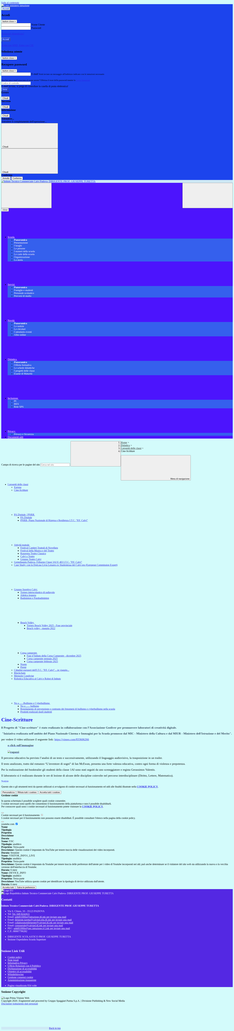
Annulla (6, 178)
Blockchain (19, 673)
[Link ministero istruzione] (15, 5)
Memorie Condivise (24, 675)
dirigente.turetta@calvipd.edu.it (43, 919)
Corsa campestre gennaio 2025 (42, 658)
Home (124, 442)
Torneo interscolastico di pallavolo (37, 592)
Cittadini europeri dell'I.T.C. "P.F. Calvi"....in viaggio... (41, 670)
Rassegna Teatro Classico (33, 553)
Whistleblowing (16, 974)
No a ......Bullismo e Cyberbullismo (32, 703)
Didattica (125, 445)
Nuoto (23, 664)
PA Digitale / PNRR (24, 514)
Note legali (13, 960)
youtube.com (8, 824)
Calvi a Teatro (27, 556)
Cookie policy (15, 957)
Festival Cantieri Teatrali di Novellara (39, 547)
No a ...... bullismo (29, 706)
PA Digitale (26, 517)
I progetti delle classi (131, 448)
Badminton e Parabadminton (34, 598)
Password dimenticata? (12, 33)
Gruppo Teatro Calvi (30, 559)
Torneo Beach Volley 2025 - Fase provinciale (49, 625)
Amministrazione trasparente (22, 980)
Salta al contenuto (10, 2)
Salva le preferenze (26, 887)
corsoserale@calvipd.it (39, 925)
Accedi (6, 8)
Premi (23, 667)
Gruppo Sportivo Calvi (26, 589)
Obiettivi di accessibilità (20, 971)
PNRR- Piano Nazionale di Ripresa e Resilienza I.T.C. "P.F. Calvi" (54, 520)
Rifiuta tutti (27, 792)
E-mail (34, 74)
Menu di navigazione (179, 479)
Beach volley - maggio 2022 (41, 628)
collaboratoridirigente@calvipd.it (44, 922)
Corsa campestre (29, 653)
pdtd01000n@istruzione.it (40, 917)
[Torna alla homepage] (117, 181)
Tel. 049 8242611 (21, 914)
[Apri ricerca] (207, 195)
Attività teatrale (22, 545)
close (5, 210)
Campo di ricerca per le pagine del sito (20, 464)
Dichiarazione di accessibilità (22, 968)
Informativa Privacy (18, 963)
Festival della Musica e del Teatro (37, 550)
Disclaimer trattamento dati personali (19, 1003)
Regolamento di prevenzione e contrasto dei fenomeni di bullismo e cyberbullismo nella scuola (67, 709)
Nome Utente (38, 24)
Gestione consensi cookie (20, 977)
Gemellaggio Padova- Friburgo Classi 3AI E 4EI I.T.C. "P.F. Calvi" (48, 562)
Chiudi (5, 98)
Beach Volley (27, 622)
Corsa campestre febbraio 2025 (42, 661)
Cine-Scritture (21, 490)
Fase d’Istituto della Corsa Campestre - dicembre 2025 (54, 655)
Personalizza (8, 792)
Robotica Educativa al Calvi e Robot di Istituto (37, 678)
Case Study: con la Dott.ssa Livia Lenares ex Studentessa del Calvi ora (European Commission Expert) (65, 565)
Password (36, 28)
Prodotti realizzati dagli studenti (36, 711)
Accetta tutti (50, 792)
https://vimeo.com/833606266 (71, 739)
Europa (17, 487)
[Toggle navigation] (26, 195)
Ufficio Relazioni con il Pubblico (24, 965)
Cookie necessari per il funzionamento (20, 815)
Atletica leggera (28, 595)
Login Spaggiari (83, 80)
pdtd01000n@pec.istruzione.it (42, 928)
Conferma (17, 178)
